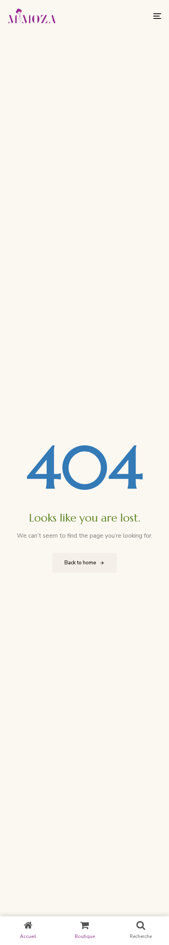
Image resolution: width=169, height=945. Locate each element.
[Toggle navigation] (135, 16)
